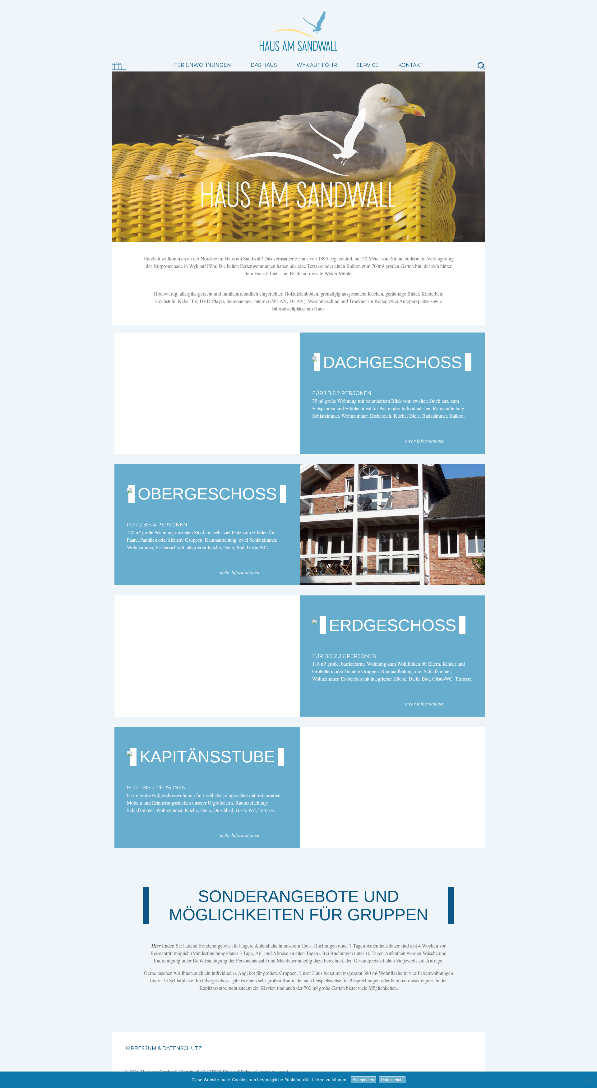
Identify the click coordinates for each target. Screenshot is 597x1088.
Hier (155, 945)
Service (368, 65)
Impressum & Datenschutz (163, 1048)
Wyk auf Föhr (317, 65)
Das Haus (264, 65)
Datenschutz (392, 1079)
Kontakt (410, 65)
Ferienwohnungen (202, 65)
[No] (589, 1080)
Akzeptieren (363, 1079)
